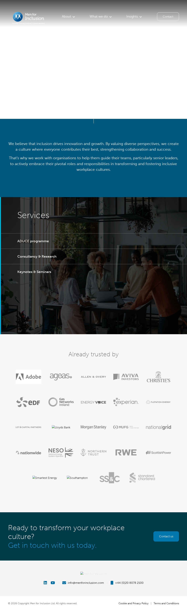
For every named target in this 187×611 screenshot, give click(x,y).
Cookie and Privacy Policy (133, 603)
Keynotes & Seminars (34, 272)
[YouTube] (53, 582)
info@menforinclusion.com (85, 582)
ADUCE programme (33, 241)
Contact (168, 16)
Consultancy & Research (36, 256)
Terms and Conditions (166, 603)
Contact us (166, 536)
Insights (132, 16)
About (66, 16)
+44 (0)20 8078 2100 (129, 582)
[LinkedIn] (47, 582)
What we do (99, 16)
